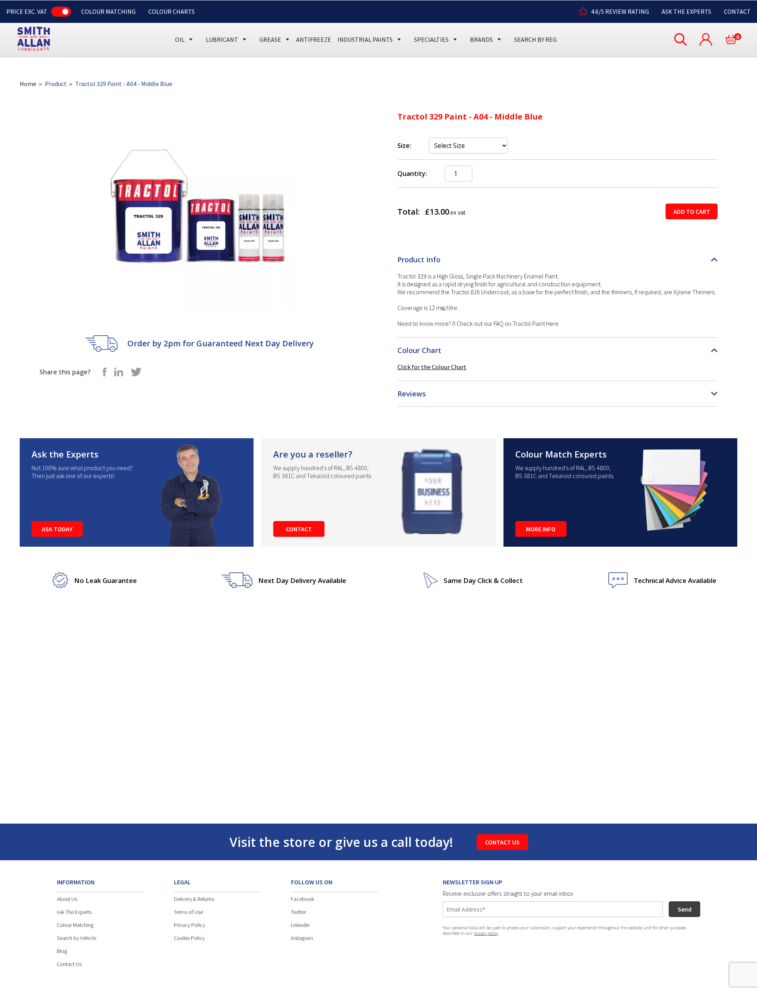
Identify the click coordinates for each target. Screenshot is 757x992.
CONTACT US (502, 842)
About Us (67, 898)
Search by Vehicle (76, 938)
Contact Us (69, 964)
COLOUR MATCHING (108, 11)
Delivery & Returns (194, 898)
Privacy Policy (189, 924)
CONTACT (737, 11)
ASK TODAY (57, 529)
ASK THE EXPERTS (686, 11)
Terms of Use (188, 911)
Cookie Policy (189, 938)
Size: (404, 145)
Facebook (302, 898)
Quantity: (412, 173)
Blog (62, 951)
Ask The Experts (74, 911)
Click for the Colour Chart (431, 367)
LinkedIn (300, 924)
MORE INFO (541, 529)
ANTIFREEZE (313, 39)
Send (685, 909)
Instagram (302, 938)
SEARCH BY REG (535, 39)
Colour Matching (75, 924)
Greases (273, 24)
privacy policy (486, 933)
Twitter (298, 911)
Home (28, 84)
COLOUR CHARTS (171, 11)
